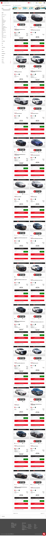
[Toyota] (1, 3)
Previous (13, 8)
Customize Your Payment (21, 133)
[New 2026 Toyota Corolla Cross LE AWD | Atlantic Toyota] (29, 8)
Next (45, 8)
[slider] (2, 9)
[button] (28, 17)
